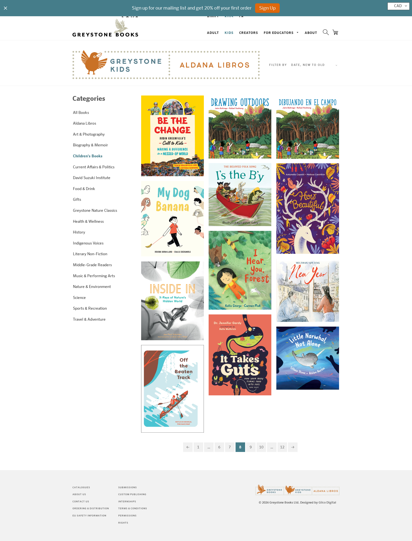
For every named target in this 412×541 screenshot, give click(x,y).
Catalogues (81, 487)
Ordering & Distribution (90, 508)
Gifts (77, 200)
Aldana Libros (84, 124)
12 (282, 447)
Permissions (127, 515)
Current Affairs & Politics (93, 167)
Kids (229, 33)
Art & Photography (89, 135)
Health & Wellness (88, 222)
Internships (127, 501)
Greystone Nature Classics (95, 211)
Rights (123, 523)
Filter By (278, 65)
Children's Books (88, 156)
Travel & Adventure (89, 320)
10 (261, 447)
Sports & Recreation (90, 309)
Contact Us (80, 501)
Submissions (127, 487)
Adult (213, 33)
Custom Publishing (132, 494)
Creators (248, 33)
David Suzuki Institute (91, 178)
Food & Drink (84, 189)
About (311, 33)
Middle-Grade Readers (92, 265)
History (79, 232)
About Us (79, 494)
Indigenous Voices (88, 243)
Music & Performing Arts (94, 276)
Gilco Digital (327, 502)
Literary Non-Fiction (90, 254)
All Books (81, 113)
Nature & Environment (92, 287)
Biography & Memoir (90, 145)
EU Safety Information (89, 515)
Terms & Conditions (132, 508)
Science (79, 298)
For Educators (279, 33)
